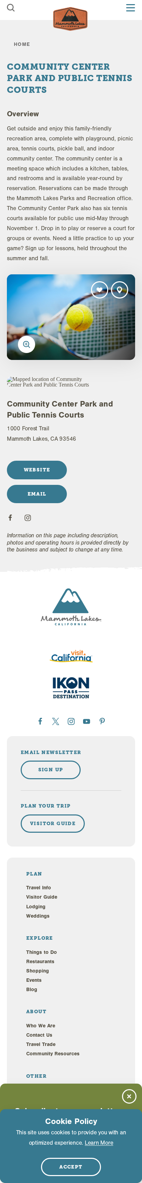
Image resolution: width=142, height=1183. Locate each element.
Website (37, 469)
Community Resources (53, 1054)
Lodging (35, 907)
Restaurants (40, 962)
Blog (31, 990)
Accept (70, 1167)
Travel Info (38, 888)
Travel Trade (40, 1044)
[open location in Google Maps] (49, 382)
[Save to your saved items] (99, 290)
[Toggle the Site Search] (11, 8)
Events (34, 980)
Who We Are (40, 1026)
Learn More (99, 1143)
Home (22, 44)
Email (37, 494)
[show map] (119, 290)
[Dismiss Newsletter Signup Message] (129, 1096)
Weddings (38, 916)
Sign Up (50, 769)
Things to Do (41, 952)
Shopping (37, 971)
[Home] (70, 19)
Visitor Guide (41, 897)
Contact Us (39, 1035)
